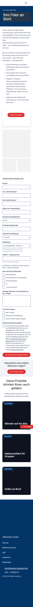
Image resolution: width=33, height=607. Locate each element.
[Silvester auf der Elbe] (16, 415)
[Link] (16, 425)
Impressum (6, 557)
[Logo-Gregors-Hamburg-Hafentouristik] (10, 3)
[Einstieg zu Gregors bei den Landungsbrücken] (24, 165)
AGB (4, 552)
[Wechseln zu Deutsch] (14, 122)
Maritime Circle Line (9, 547)
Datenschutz (6, 562)
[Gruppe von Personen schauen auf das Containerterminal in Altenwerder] (9, 165)
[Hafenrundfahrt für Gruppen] (16, 448)
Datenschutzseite (17, 350)
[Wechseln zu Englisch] (19, 122)
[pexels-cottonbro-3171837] (16, 144)
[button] (28, 3)
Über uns (5, 543)
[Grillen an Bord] (16, 481)
